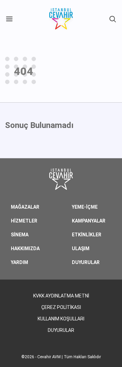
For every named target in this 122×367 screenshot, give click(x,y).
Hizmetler (24, 221)
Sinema (19, 234)
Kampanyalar (88, 221)
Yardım (19, 262)
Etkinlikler (86, 234)
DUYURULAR (86, 262)
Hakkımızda (25, 248)
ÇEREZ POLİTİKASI (61, 307)
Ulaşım (80, 248)
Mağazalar (25, 207)
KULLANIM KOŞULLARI (61, 318)
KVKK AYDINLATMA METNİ (61, 295)
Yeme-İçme (85, 207)
